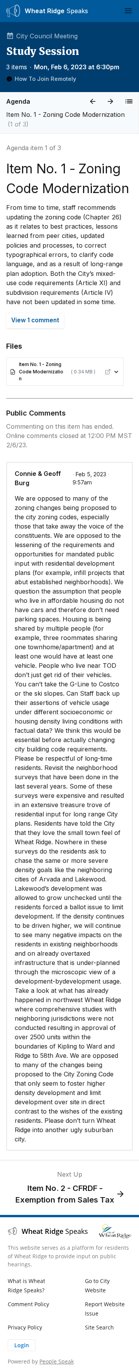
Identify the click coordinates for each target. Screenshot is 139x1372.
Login (21, 1345)
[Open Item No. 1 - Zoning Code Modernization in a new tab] (108, 372)
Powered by (41, 1361)
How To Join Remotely (45, 78)
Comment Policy (28, 1304)
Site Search (99, 1327)
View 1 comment (35, 320)
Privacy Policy (25, 1327)
